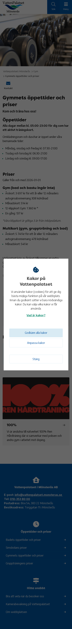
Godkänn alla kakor (36, 332)
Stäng (36, 359)
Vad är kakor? (36, 315)
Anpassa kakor (36, 343)
